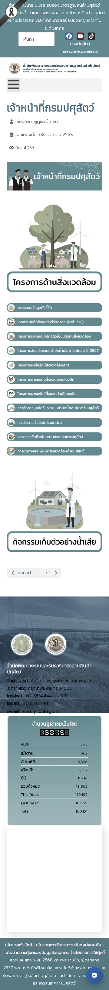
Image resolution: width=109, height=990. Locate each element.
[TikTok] (91, 36)
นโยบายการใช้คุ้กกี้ (89, 952)
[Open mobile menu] (13, 85)
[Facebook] (69, 36)
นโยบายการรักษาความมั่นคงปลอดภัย (68, 945)
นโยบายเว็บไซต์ (18, 945)
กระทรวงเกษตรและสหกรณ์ (80, 51)
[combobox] (36, 39)
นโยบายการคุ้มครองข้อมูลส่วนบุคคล (37, 952)
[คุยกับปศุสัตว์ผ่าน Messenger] (94, 975)
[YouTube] (80, 36)
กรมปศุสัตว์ (80, 43)
